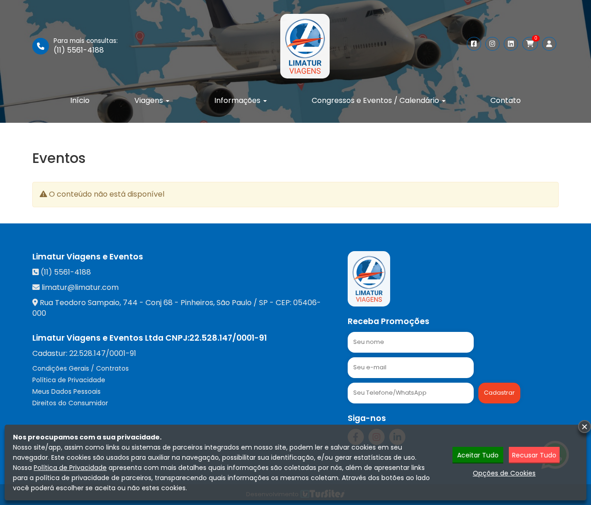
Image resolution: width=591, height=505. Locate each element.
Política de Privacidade (68, 380)
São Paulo (234, 302)
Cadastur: (84, 354)
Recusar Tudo (534, 455)
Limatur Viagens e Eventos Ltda (97, 337)
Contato (505, 100)
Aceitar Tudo (478, 455)
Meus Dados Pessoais (66, 391)
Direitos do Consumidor (70, 403)
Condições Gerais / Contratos (80, 368)
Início (80, 100)
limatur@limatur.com (80, 287)
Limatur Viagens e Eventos (87, 256)
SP (263, 302)
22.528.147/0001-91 (228, 337)
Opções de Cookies (504, 473)
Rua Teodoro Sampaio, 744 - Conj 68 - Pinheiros (126, 302)
